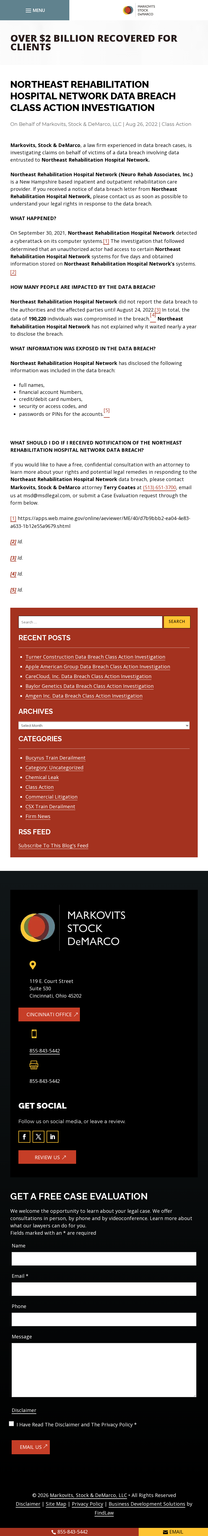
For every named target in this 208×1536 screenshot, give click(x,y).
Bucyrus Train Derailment (55, 757)
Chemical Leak (42, 777)
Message (22, 1336)
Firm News (37, 816)
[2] (13, 272)
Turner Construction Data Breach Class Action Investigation (95, 656)
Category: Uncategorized (54, 767)
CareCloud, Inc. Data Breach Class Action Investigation (88, 676)
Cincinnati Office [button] (49, 1014)
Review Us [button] (47, 1157)
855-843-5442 (45, 1050)
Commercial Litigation (51, 796)
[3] (158, 309)
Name (18, 1245)
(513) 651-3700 (159, 487)
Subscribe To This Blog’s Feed (53, 845)
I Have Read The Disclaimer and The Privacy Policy (77, 1424)
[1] (106, 241)
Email (20, 1276)
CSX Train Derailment (50, 806)
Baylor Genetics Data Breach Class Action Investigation (89, 686)
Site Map (56, 1504)
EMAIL (176, 1531)
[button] (34, 10)
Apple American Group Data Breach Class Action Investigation (97, 666)
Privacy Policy (87, 1504)
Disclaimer (24, 1410)
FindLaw (104, 1512)
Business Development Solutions (147, 1504)
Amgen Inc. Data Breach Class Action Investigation (83, 695)
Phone (19, 1306)
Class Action (176, 124)
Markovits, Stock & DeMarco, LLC (82, 124)
